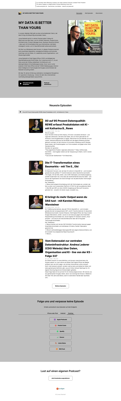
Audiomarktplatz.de (41, 6)
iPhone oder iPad (52, 313)
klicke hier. (69, 4)
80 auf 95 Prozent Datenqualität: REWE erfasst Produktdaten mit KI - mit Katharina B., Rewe (67, 124)
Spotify (62, 331)
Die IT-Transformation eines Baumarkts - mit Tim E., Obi (62, 164)
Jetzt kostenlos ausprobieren (60, 378)
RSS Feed (62, 349)
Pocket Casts (62, 325)
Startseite (79, 13)
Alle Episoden (89, 13)
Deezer (62, 337)
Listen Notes (62, 343)
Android (63, 313)
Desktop (70, 313)
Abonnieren (99, 13)
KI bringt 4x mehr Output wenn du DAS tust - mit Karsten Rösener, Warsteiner (66, 200)
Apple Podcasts (62, 319)
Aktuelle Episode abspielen (28, 83)
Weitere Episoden (60, 286)
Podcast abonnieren (47, 83)
